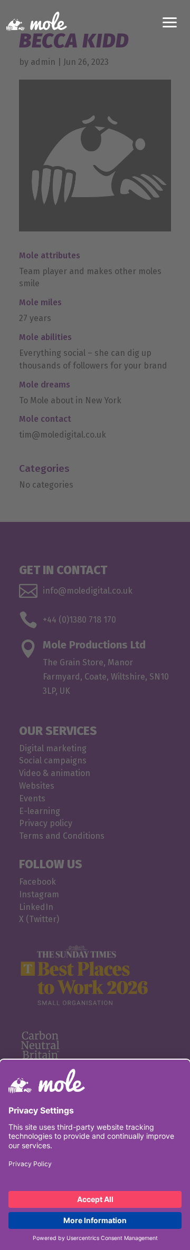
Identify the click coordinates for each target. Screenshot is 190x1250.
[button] (170, 21)
